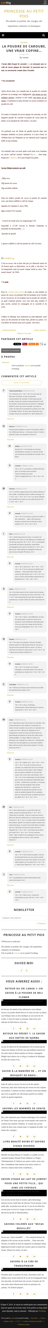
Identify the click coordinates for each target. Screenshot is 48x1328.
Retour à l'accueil (24, 333)
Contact (42, 1318)
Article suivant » (40, 330)
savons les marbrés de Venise (24, 1108)
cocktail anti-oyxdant (16, 292)
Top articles (34, 1318)
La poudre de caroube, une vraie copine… (24, 48)
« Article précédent (8, 330)
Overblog (42, 1311)
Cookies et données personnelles (32, 1321)
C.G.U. (18, 1321)
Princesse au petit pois (24, 14)
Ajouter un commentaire (22, 383)
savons (24, 42)
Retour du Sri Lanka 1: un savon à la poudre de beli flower (24, 993)
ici (28, 64)
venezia (27, 365)
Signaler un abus (9, 1321)
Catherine (13, 158)
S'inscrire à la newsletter (10, 350)
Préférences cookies (23, 1324)
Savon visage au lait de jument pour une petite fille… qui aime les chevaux (24, 1183)
